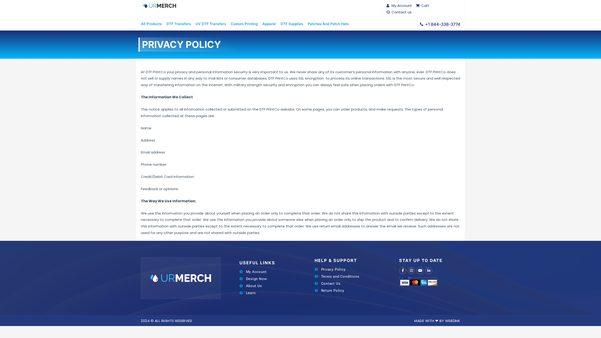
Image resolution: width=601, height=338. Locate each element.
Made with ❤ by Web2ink (437, 320)
